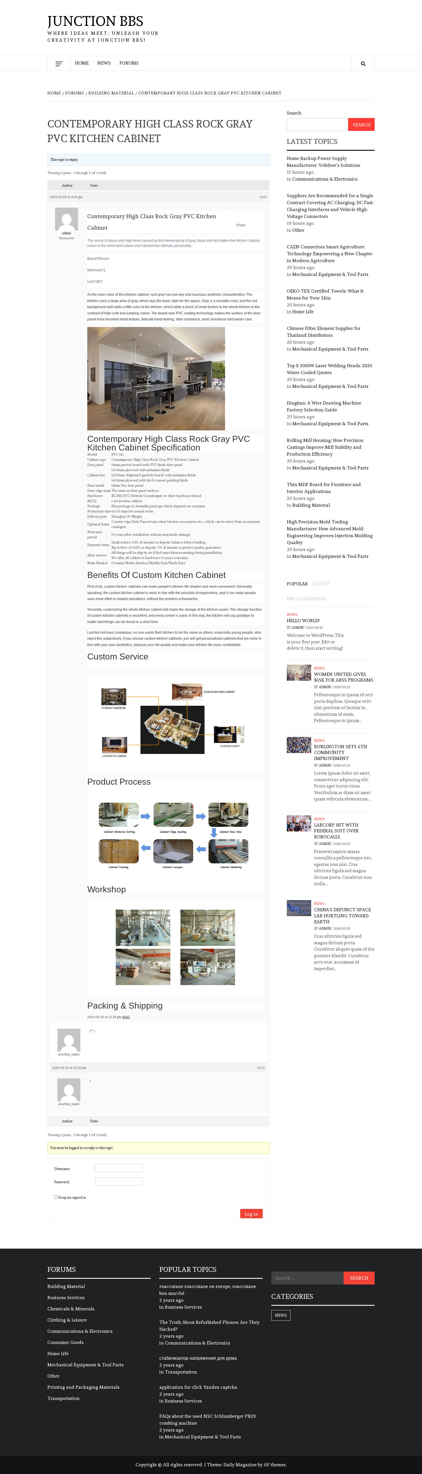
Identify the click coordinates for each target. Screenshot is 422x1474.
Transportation (63, 1398)
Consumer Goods (65, 1342)
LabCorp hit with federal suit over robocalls (336, 831)
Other (298, 230)
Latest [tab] (321, 584)
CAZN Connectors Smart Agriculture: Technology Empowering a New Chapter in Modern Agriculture (329, 253)
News (104, 63)
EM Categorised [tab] (306, 598)
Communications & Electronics (324, 179)
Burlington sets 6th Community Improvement (340, 752)
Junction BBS (95, 21)
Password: (61, 1182)
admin (298, 628)
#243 (261, 1068)
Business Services (65, 1297)
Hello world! (303, 620)
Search (294, 113)
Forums (129, 63)
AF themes (275, 1464)
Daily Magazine (240, 1464)
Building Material (311, 505)
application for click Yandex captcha (198, 1387)
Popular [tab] (297, 584)
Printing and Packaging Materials (83, 1387)
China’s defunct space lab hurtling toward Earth (342, 915)
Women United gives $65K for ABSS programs (343, 677)
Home (82, 63)
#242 (126, 1017)
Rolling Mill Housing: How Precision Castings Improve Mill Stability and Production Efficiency (325, 447)
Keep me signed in (72, 1198)
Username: (62, 1169)
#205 (263, 197)
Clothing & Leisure (67, 1320)
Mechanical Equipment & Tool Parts (330, 274)
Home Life (302, 311)
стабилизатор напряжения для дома (198, 1358)
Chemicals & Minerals (70, 1308)
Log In (251, 1214)
